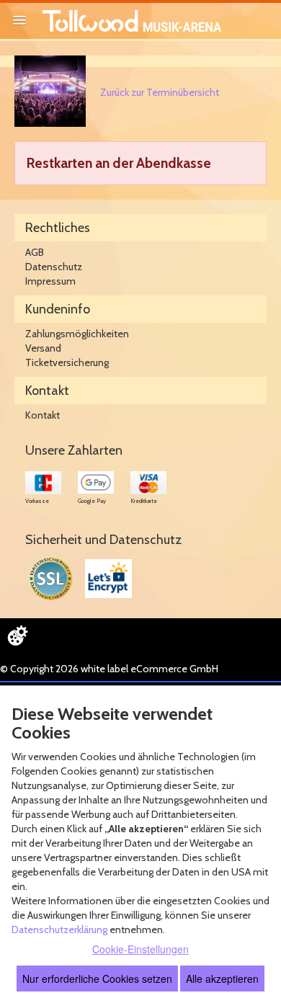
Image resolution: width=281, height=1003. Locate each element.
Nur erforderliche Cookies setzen (97, 978)
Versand (43, 348)
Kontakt (42, 415)
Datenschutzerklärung (59, 929)
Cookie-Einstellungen (140, 949)
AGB (34, 252)
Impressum (50, 281)
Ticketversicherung (67, 362)
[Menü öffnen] (19, 20)
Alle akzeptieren (222, 978)
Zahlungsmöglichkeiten (77, 333)
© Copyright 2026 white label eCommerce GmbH (109, 668)
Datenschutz (53, 266)
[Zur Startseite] (131, 21)
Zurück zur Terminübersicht (159, 92)
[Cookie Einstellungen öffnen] (17, 635)
